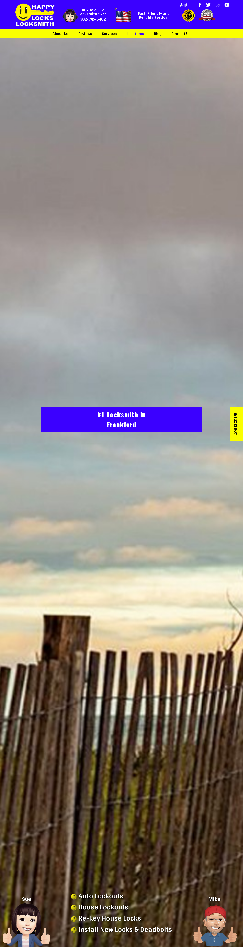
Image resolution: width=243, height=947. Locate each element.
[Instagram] (218, 5)
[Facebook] (199, 5)
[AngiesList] (183, 5)
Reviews (85, 33)
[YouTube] (226, 5)
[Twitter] (208, 5)
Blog (158, 33)
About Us (60, 33)
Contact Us (181, 33)
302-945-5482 (93, 19)
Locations (135, 33)
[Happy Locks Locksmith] (35, 14)
